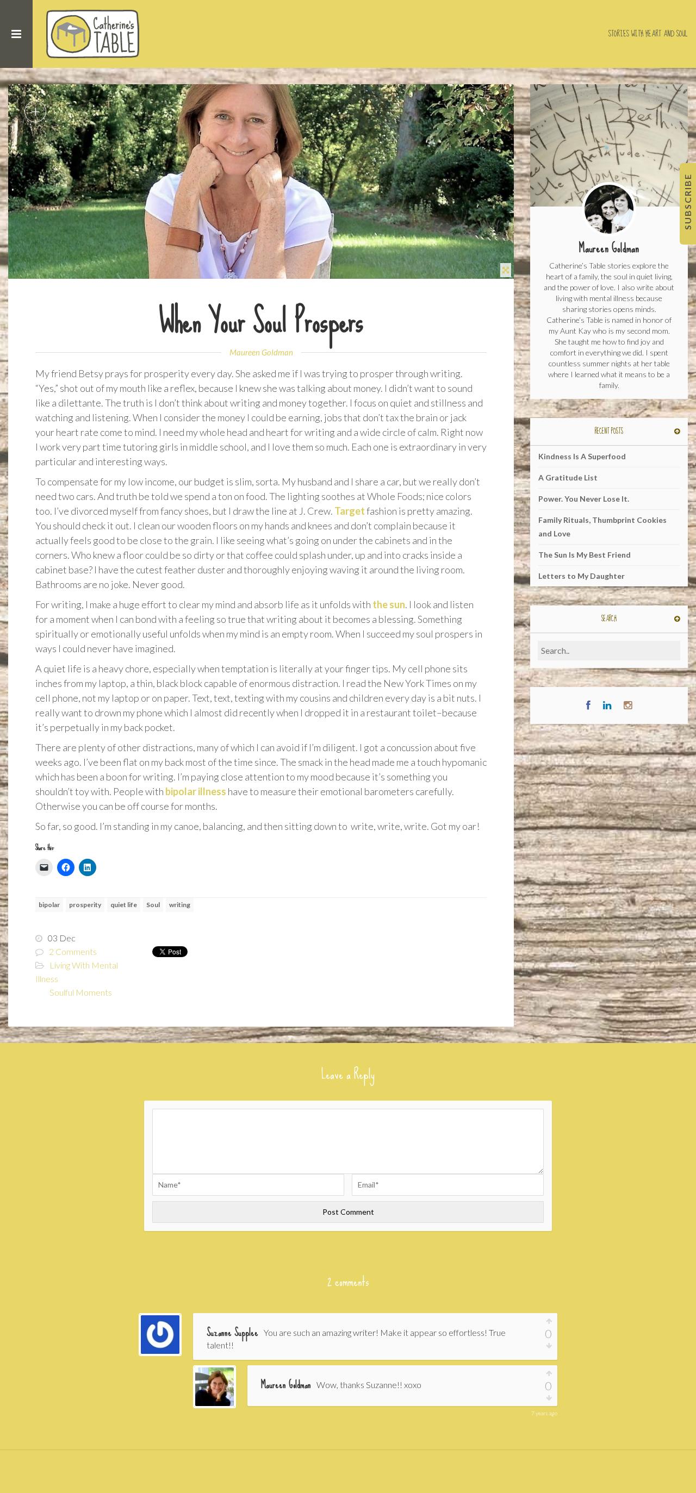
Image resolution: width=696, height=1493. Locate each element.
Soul (153, 905)
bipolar (49, 905)
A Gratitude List (568, 477)
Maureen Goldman (261, 352)
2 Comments (73, 951)
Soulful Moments (80, 992)
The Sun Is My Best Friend (584, 554)
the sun (388, 604)
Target (349, 511)
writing (179, 905)
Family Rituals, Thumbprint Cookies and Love (602, 526)
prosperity (85, 905)
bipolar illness (195, 791)
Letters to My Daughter (581, 575)
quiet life (123, 905)
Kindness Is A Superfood (582, 456)
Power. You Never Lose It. (583, 498)
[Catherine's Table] (94, 34)
